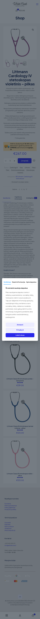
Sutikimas (7, 282)
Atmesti (20, 325)
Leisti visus (20, 335)
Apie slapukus (31, 282)
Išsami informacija (18, 282)
